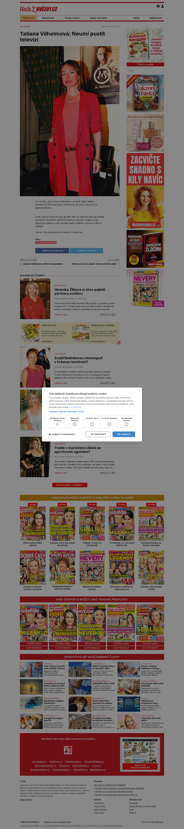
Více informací (75, 407)
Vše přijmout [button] (123, 434)
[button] (92, 411)
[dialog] (92, 414)
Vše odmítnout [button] (98, 434)
